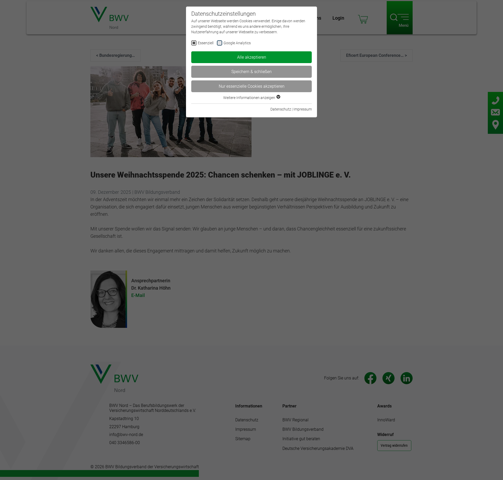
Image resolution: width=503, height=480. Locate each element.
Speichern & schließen (251, 71)
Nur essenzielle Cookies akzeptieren (252, 86)
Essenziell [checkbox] (206, 43)
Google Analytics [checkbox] (237, 43)
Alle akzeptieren (251, 57)
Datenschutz (280, 109)
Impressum (302, 109)
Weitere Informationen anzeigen (249, 98)
